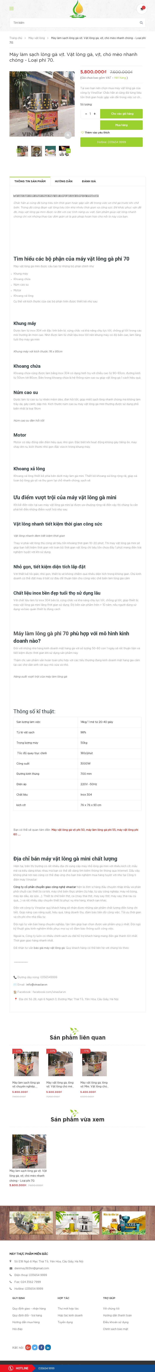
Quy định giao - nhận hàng (29, 1309)
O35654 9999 (117, 142)
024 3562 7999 (31, 1282)
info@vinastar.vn (36, 985)
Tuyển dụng (65, 1322)
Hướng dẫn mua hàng (26, 1322)
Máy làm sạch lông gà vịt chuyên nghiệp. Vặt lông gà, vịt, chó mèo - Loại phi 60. (26, 1085)
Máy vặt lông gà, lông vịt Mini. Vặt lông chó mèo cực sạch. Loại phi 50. (94, 1085)
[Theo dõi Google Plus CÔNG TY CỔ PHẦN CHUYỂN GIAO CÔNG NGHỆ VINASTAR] (28, 1347)
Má (17, 633)
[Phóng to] (68, 135)
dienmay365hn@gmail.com (31, 1268)
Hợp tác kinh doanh (70, 1315)
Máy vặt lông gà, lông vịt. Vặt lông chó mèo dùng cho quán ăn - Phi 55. (60, 1085)
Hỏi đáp (17, 1329)
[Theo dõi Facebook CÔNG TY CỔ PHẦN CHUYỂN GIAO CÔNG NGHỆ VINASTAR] (41, 1347)
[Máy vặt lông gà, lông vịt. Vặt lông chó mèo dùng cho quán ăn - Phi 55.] (60, 1064)
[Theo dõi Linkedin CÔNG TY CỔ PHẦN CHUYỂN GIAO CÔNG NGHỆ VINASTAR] (48, 1347)
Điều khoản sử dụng (116, 1322)
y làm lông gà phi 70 (45, 633)
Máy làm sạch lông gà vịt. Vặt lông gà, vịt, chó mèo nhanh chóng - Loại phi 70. (28, 1176)
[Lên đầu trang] (147, 1352)
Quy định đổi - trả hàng (27, 1315)
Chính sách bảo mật (115, 1329)
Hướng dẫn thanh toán (117, 1315)
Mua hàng (121, 125)
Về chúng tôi (111, 1309)
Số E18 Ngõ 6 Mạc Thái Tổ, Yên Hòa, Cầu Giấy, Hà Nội (48, 1262)
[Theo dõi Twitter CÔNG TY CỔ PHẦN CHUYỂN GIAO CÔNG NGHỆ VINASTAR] (35, 1347)
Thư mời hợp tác (68, 1309)
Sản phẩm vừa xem (77, 1119)
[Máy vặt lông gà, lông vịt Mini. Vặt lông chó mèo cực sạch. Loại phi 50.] (94, 1064)
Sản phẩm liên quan (77, 1037)
